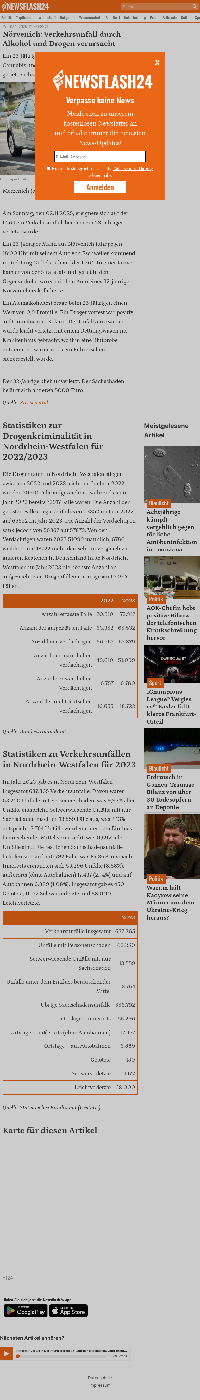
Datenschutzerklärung (133, 168)
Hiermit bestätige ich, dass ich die (82, 168)
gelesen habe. (100, 175)
